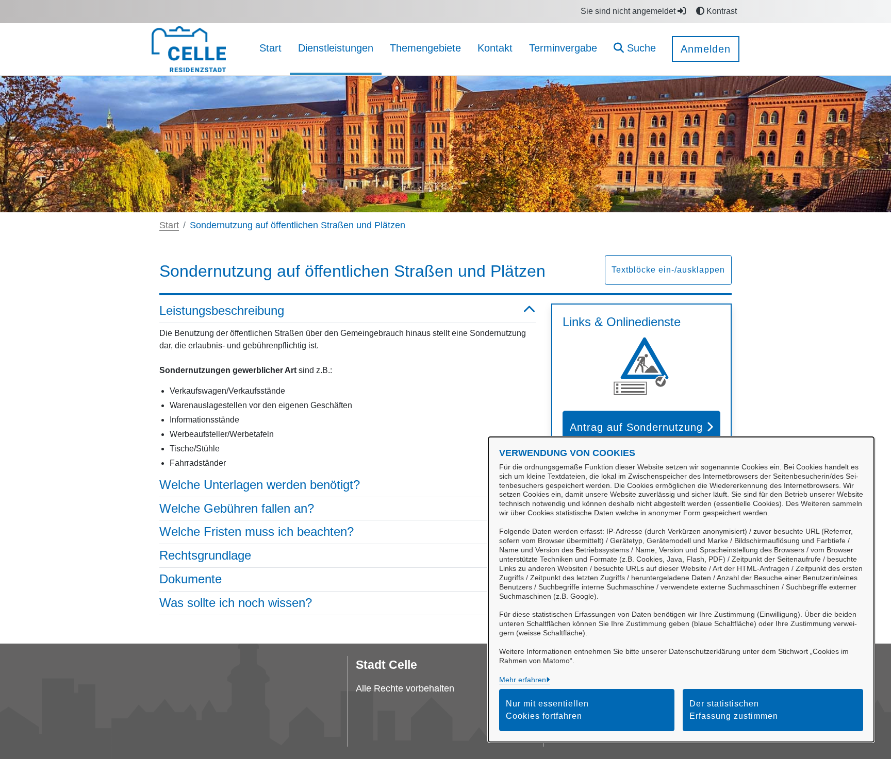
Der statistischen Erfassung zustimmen (733, 709)
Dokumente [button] (190, 579)
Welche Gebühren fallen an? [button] (236, 508)
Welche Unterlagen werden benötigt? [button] (259, 485)
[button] (634, 49)
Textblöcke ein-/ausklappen (668, 269)
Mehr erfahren (522, 680)
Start (169, 225)
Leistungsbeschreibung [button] (221, 310)
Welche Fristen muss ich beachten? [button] (256, 531)
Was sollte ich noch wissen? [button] (235, 603)
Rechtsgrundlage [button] (205, 555)
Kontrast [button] (720, 11)
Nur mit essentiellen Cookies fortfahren (547, 709)
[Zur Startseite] (189, 48)
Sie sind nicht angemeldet (629, 11)
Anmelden (706, 49)
